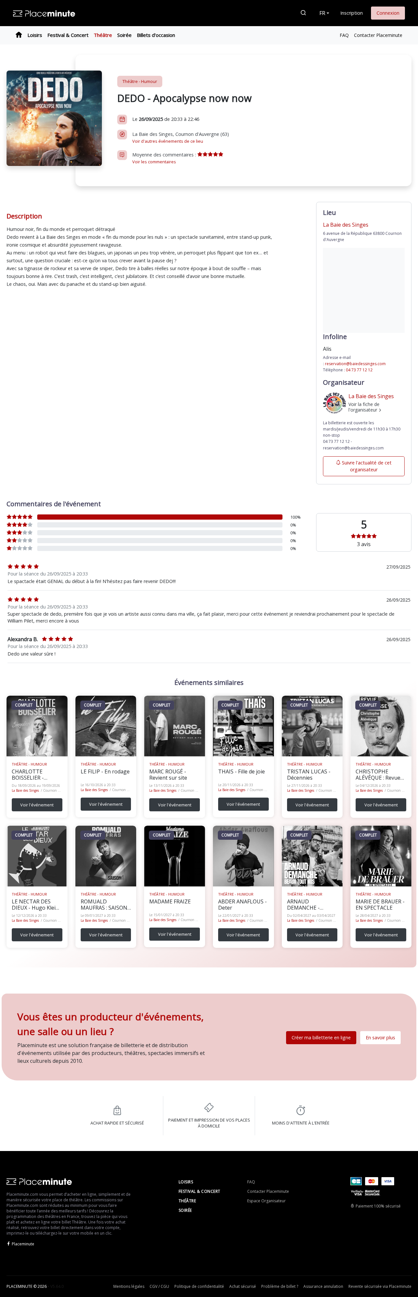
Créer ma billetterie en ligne (321, 1037)
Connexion (388, 13)
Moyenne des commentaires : (164, 158)
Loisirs (34, 35)
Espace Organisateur (266, 1201)
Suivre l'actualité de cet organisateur (367, 466)
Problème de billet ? (279, 1286)
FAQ (344, 35)
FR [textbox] (322, 13)
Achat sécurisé (242, 1286)
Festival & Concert (67, 35)
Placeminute (23, 1244)
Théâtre (103, 35)
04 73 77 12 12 (359, 370)
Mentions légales (128, 1286)
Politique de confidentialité (199, 1286)
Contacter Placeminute (378, 35)
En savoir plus (380, 1037)
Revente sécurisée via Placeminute (379, 1286)
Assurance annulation (323, 1286)
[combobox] (323, 13)
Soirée (124, 35)
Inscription (351, 13)
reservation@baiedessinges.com (355, 363)
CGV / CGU (159, 1286)
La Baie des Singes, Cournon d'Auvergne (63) (180, 137)
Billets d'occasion (156, 35)
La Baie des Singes (25, 790)
